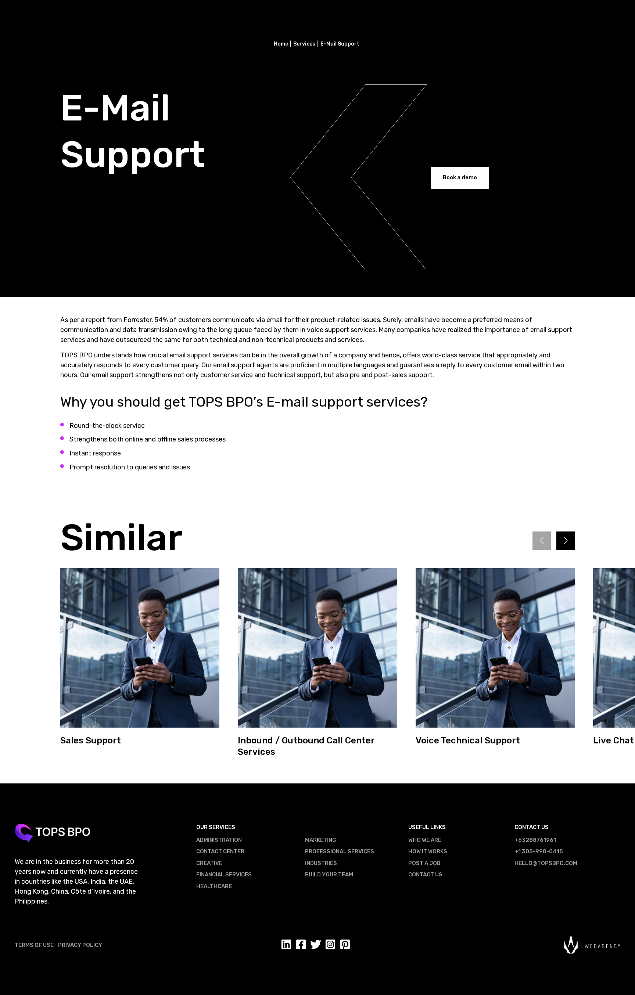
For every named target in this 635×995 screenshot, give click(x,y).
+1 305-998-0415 (538, 851)
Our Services (215, 827)
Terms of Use (34, 945)
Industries (321, 863)
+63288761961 (535, 840)
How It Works (427, 851)
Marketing (320, 840)
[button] (565, 540)
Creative (209, 863)
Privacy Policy (80, 945)
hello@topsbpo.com (545, 863)
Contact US (425, 874)
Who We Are (424, 840)
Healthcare (214, 886)
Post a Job (424, 863)
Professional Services (339, 851)
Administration (219, 840)
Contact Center (220, 851)
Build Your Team (329, 874)
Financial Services (224, 874)
